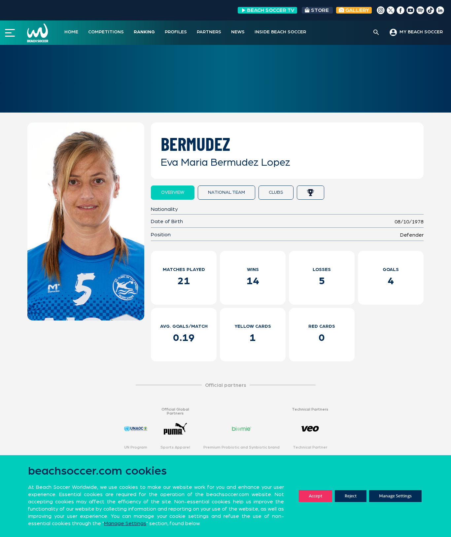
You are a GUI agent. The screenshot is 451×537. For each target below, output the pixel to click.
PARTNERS (209, 32)
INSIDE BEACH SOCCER (280, 32)
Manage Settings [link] (125, 523)
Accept (315, 496)
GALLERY (356, 10)
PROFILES (176, 32)
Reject (351, 496)
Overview (172, 192)
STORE (320, 10)
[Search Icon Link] (376, 32)
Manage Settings (395, 496)
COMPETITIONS (106, 32)
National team (226, 192)
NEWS (238, 32)
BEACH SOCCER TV (271, 10)
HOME (71, 32)
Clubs (276, 192)
